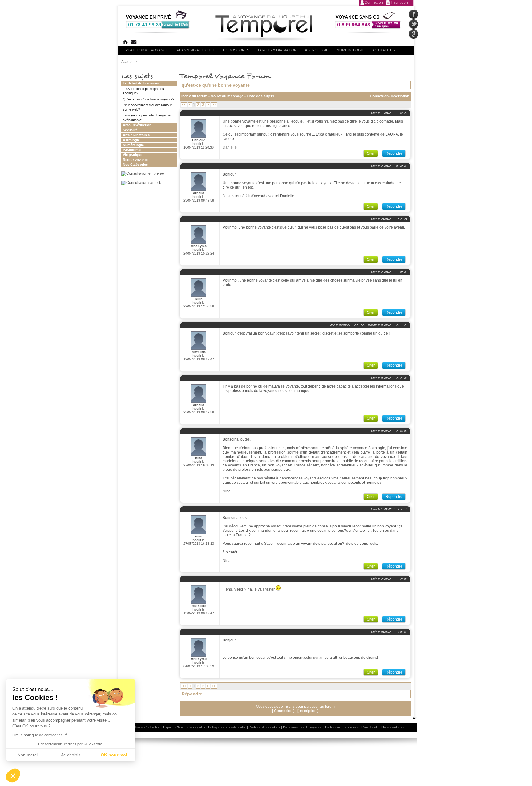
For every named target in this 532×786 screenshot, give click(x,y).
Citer (371, 153)
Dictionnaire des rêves (342, 727)
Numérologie (350, 50)
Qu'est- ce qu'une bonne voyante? (148, 99)
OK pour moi (114, 754)
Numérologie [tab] (133, 145)
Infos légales (196, 727)
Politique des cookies (264, 727)
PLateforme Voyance (147, 50)
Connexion (374, 2)
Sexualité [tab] (130, 130)
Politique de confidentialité (227, 727)
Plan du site (370, 727)
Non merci (28, 754)
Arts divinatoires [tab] (136, 135)
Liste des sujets (260, 96)
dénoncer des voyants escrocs (305, 478)
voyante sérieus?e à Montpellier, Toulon (350, 530)
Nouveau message (227, 96)
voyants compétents (344, 482)
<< (184, 105)
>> (214, 105)
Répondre (393, 153)
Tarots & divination (277, 50)
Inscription (399, 2)
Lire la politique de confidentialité (40, 735)
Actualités (383, 50)
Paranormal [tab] (132, 150)
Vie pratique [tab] (132, 155)
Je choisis (70, 754)
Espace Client (173, 727)
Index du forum (194, 96)
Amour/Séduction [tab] (137, 125)
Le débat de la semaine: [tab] (142, 83)
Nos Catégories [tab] (135, 164)
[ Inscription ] (307, 711)
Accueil (127, 61)
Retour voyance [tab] (135, 159)
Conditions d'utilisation (144, 727)
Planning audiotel (196, 50)
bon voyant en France (286, 465)
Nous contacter (393, 727)
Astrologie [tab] (131, 140)
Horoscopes (236, 50)
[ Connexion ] (283, 711)
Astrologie (316, 50)
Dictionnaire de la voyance (302, 727)
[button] (13, 775)
